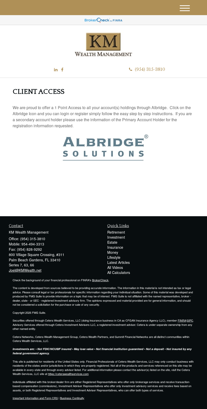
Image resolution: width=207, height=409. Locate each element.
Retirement (116, 232)
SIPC (190, 320)
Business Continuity (72, 398)
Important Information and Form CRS (35, 398)
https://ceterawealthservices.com (68, 374)
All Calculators (118, 272)
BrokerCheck (100, 280)
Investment (116, 237)
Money (112, 252)
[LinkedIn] (56, 70)
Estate (112, 242)
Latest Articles (118, 262)
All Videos (115, 267)
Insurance (115, 247)
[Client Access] (105, 147)
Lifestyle (113, 257)
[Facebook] (62, 70)
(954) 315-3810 (150, 69)
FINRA (182, 320)
